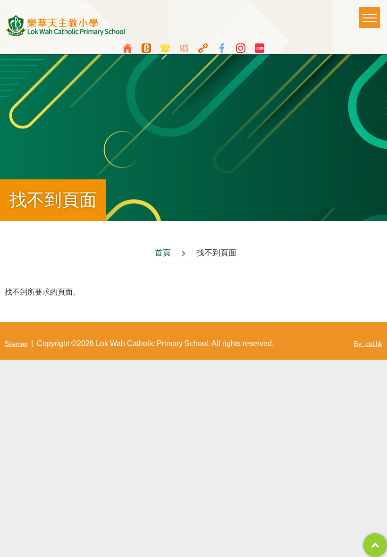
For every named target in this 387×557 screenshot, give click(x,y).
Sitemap (16, 343)
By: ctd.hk (368, 343)
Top (375, 545)
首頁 (163, 252)
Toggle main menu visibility (369, 17)
